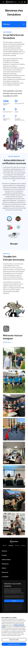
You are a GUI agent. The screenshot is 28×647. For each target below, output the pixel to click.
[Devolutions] (9, 2)
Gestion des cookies (14, 639)
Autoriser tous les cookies (14, 644)
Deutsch (17, 545)
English (5, 545)
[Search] (19, 2)
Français (10, 545)
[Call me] (22, 2)
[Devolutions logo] (14, 541)
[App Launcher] (24, 2)
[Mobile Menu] (3, 2)
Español (23, 545)
